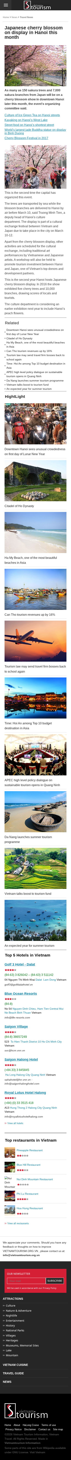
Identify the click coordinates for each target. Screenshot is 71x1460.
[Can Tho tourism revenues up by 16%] (35, 589)
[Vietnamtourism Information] (37, 5)
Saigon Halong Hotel (21, 1059)
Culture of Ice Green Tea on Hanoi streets (32, 115)
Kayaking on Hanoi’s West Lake (26, 120)
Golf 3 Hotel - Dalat (20, 964)
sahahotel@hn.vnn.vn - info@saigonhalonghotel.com (22, 1081)
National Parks (15, 1330)
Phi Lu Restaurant (27, 1193)
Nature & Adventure (18, 1310)
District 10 (35, 1041)
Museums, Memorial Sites (22, 1345)
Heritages (12, 1340)
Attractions (13, 1298)
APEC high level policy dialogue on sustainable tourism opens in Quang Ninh (34, 374)
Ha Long (10, 1074)
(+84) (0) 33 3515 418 (19, 1103)
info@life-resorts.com (17, 1017)
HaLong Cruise (31, 1425)
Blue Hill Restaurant (28, 1164)
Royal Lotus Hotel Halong (25, 1093)
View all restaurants (17, 1223)
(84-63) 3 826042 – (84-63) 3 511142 (29, 974)
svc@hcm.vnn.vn (15, 1050)
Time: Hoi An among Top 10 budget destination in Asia (35, 365)
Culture (10, 1305)
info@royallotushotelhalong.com (24, 1116)
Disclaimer (30, 1429)
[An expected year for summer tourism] (35, 920)
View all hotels (14, 1123)
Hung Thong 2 (18, 1107)
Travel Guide (13, 1373)
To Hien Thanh (19, 1041)
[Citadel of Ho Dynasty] (35, 480)
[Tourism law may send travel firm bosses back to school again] (35, 641)
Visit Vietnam (37, 1452)
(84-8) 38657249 (16, 1036)
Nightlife (11, 1315)
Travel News (26, 17)
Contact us (44, 1429)
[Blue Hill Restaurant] (10, 1167)
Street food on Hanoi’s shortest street (29, 125)
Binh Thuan (24, 1012)
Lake (9, 1350)
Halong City (23, 1074)
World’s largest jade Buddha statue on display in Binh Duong (35, 131)
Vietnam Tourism (23, 1434)
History (10, 1325)
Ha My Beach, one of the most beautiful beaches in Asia (35, 344)
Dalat (39, 979)
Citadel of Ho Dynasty (19, 338)
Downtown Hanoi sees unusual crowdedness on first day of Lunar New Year (35, 332)
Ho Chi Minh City (52, 1041)
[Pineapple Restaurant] (10, 1152)
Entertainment (15, 1320)
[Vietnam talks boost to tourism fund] (35, 868)
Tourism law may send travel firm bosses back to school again (35, 357)
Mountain (12, 1355)
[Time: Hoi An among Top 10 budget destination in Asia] (35, 698)
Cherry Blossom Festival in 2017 (26, 138)
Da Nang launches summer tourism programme (35, 380)
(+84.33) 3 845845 (17, 1070)
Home (6, 17)
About (17, 1425)
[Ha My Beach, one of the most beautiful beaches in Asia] (35, 532)
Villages (11, 1335)
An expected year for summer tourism (29, 388)
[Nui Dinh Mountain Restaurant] (10, 1181)
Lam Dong (49, 979)
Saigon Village (16, 1026)
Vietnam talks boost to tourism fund (27, 384)
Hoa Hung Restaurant (30, 1208)
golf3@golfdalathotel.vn (19, 984)
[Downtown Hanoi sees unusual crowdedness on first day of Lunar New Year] (35, 423)
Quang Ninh (38, 1074)
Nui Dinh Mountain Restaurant (35, 1179)
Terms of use (48, 1425)
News (14, 17)
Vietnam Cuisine (15, 1364)
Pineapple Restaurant (30, 1150)
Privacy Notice (13, 1429)
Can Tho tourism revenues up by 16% (29, 350)
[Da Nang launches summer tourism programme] (35, 811)
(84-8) (8, 1003)
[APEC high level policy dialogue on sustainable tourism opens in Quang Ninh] (35, 754)
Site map (58, 1429)
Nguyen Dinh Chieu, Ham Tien (30, 1008)
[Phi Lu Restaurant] (10, 1196)
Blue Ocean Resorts (21, 993)
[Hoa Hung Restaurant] (10, 1210)
